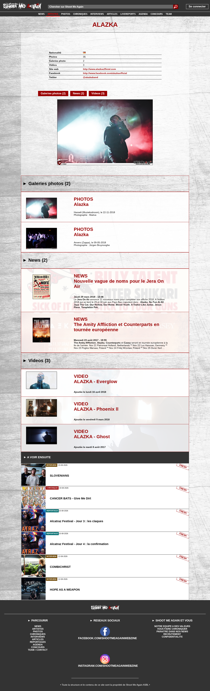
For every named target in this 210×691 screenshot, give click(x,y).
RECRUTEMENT (172, 634)
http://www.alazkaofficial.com (99, 69)
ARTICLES (37, 639)
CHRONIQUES (37, 634)
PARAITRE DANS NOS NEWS (172, 631)
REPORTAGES (38, 642)
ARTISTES (37, 629)
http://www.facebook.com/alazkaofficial (105, 73)
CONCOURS (37, 647)
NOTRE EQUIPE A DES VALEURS (172, 626)
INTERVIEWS (38, 636)
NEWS (37, 626)
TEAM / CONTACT (38, 650)
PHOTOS (38, 631)
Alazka (105, 24)
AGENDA (38, 644)
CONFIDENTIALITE (172, 636)
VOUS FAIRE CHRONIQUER (172, 629)
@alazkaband (90, 77)
